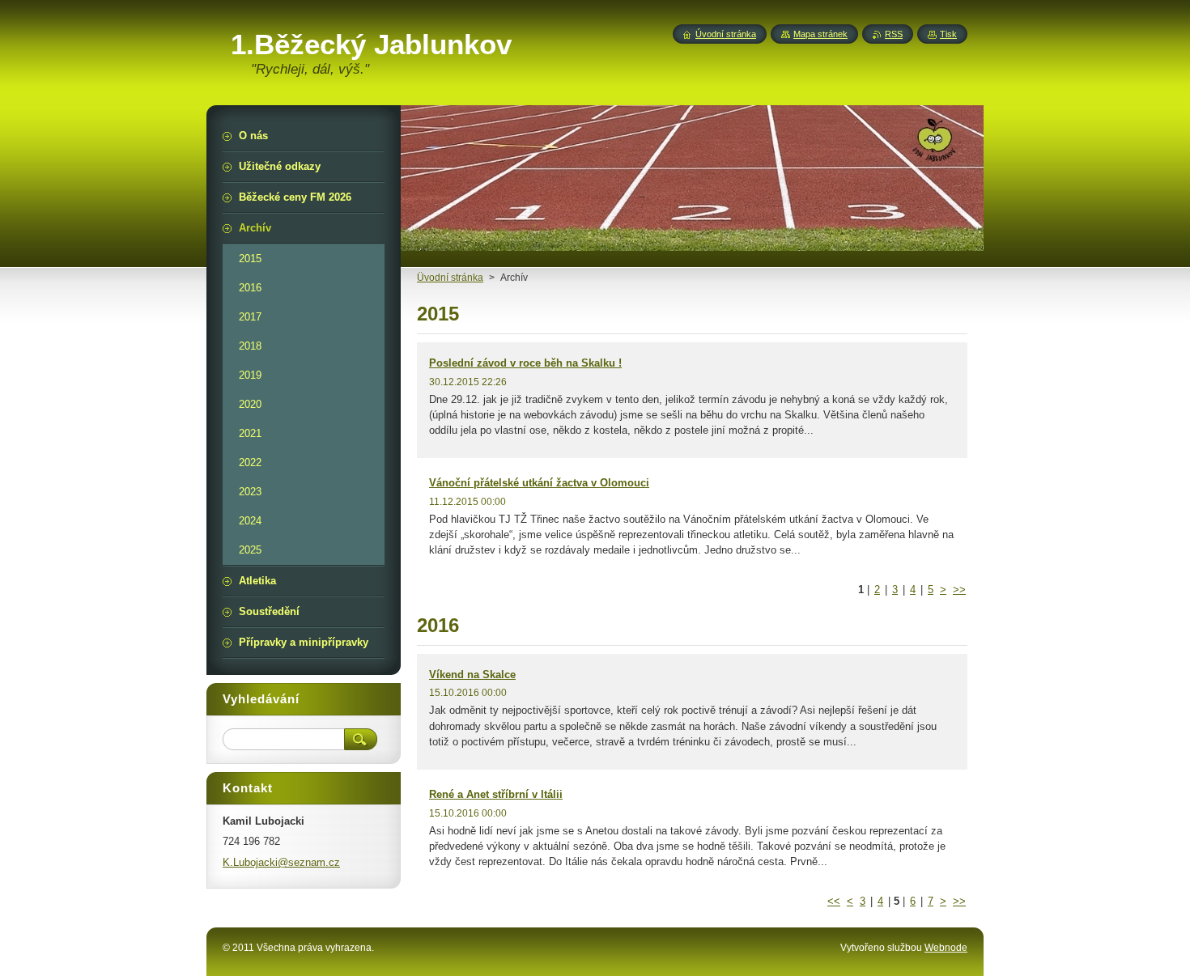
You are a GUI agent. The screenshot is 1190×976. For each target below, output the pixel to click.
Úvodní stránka (725, 34)
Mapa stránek (820, 34)
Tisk (948, 34)
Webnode (945, 948)
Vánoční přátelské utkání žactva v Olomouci (539, 483)
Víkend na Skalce (472, 674)
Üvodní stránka (450, 277)
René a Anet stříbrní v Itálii (496, 794)
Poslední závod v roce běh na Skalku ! (525, 363)
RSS (894, 34)
